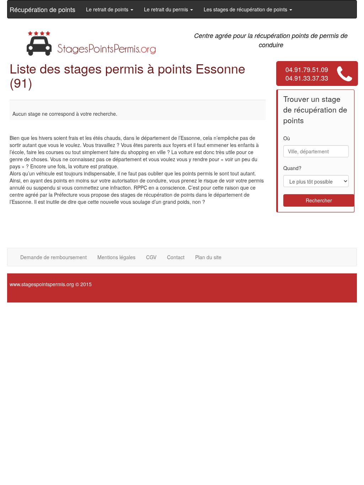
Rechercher (319, 200)
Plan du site (208, 257)
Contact (175, 257)
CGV (151, 257)
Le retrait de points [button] (108, 9)
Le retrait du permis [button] (166, 9)
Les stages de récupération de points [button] (246, 9)
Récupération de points (42, 9)
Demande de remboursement (53, 257)
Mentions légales (116, 257)
